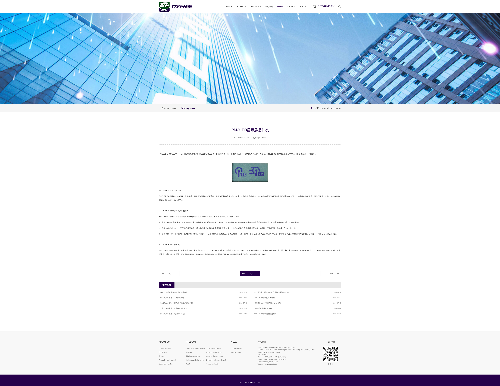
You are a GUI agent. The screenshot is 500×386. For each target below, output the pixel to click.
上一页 (169, 273)
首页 (316, 108)
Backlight (189, 352)
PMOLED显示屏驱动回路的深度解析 (174, 292)
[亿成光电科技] (178, 5)
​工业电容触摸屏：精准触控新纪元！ (173, 308)
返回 (252, 273)
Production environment (167, 360)
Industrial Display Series (214, 356)
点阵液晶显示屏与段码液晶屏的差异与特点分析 (272, 292)
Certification (163, 352)
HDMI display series (193, 356)
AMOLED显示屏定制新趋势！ (265, 313)
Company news (168, 108)
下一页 (330, 273)
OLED (188, 364)
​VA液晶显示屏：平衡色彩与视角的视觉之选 (176, 303)
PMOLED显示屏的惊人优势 (264, 297)
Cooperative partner (166, 364)
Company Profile (165, 348)
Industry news (188, 108)
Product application (213, 364)
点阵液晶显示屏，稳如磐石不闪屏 (173, 313)
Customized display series (195, 360)
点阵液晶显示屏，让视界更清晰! (172, 297)
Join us (161, 356)
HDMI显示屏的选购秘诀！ (264, 308)
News (323, 108)
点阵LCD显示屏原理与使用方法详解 (267, 303)
